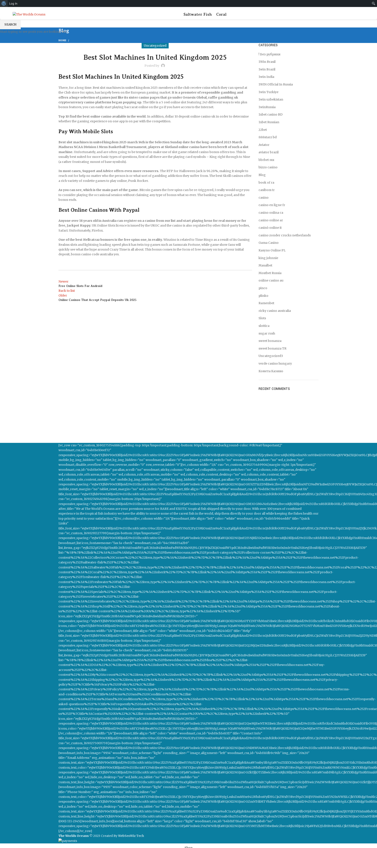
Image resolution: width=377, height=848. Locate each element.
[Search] (364, 14)
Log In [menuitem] (13, 3)
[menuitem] (4, 3)
